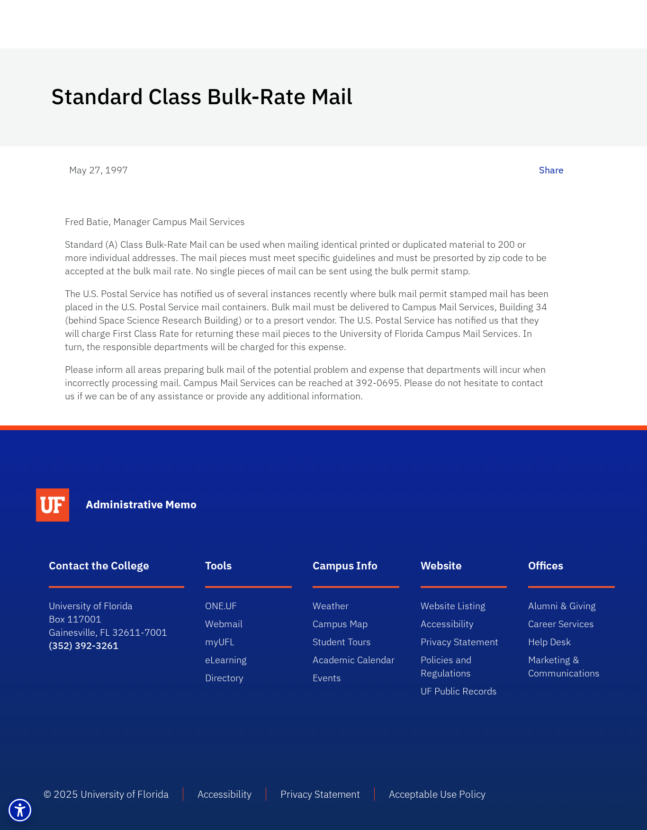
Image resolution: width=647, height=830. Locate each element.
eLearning (226, 659)
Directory (224, 677)
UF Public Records (459, 691)
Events (327, 677)
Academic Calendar (354, 659)
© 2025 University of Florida (106, 794)
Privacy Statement (459, 641)
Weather (331, 605)
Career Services (561, 623)
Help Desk (549, 641)
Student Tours (342, 641)
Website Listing (453, 605)
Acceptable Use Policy (437, 794)
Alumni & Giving (562, 605)
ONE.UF (221, 605)
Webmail (224, 623)
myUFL (219, 641)
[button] (20, 810)
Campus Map (340, 623)
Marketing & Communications (564, 666)
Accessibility (447, 623)
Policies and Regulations (446, 666)
